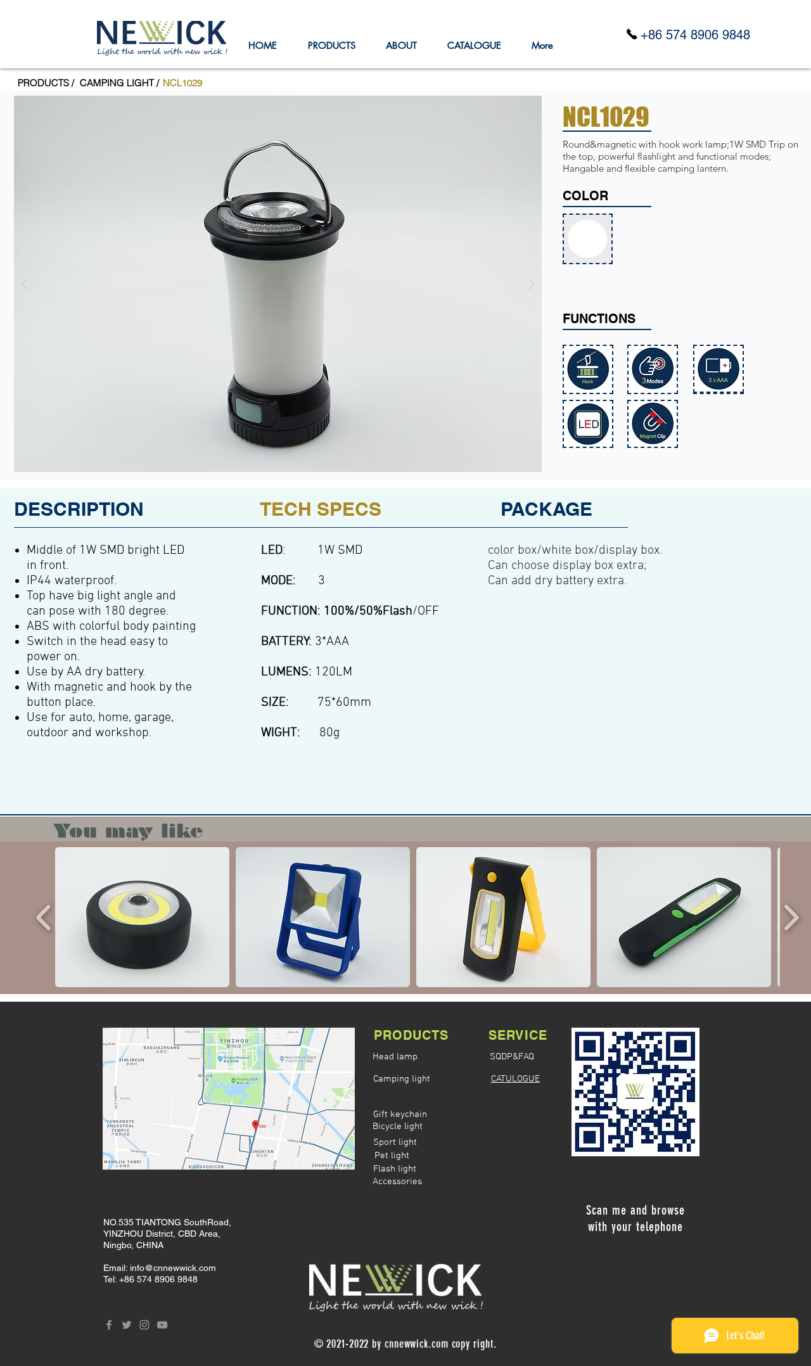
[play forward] (791, 917)
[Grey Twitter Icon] (126, 1324)
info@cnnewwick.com (173, 1268)
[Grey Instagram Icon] (144, 1324)
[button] (182, 82)
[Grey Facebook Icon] (109, 1324)
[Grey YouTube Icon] (162, 1324)
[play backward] (44, 917)
